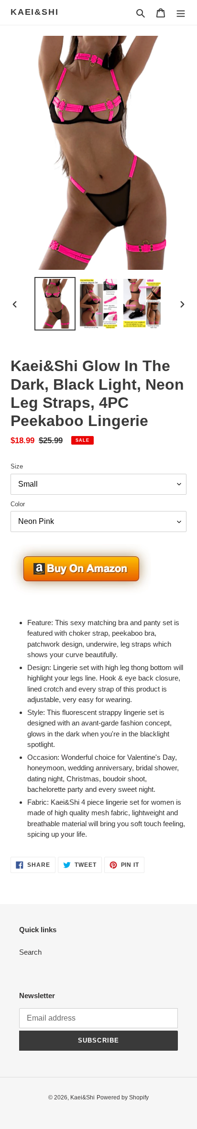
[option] (55, 304)
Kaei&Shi (34, 12)
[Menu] (181, 12)
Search (30, 952)
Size (17, 466)
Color (18, 504)
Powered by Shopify (123, 1097)
